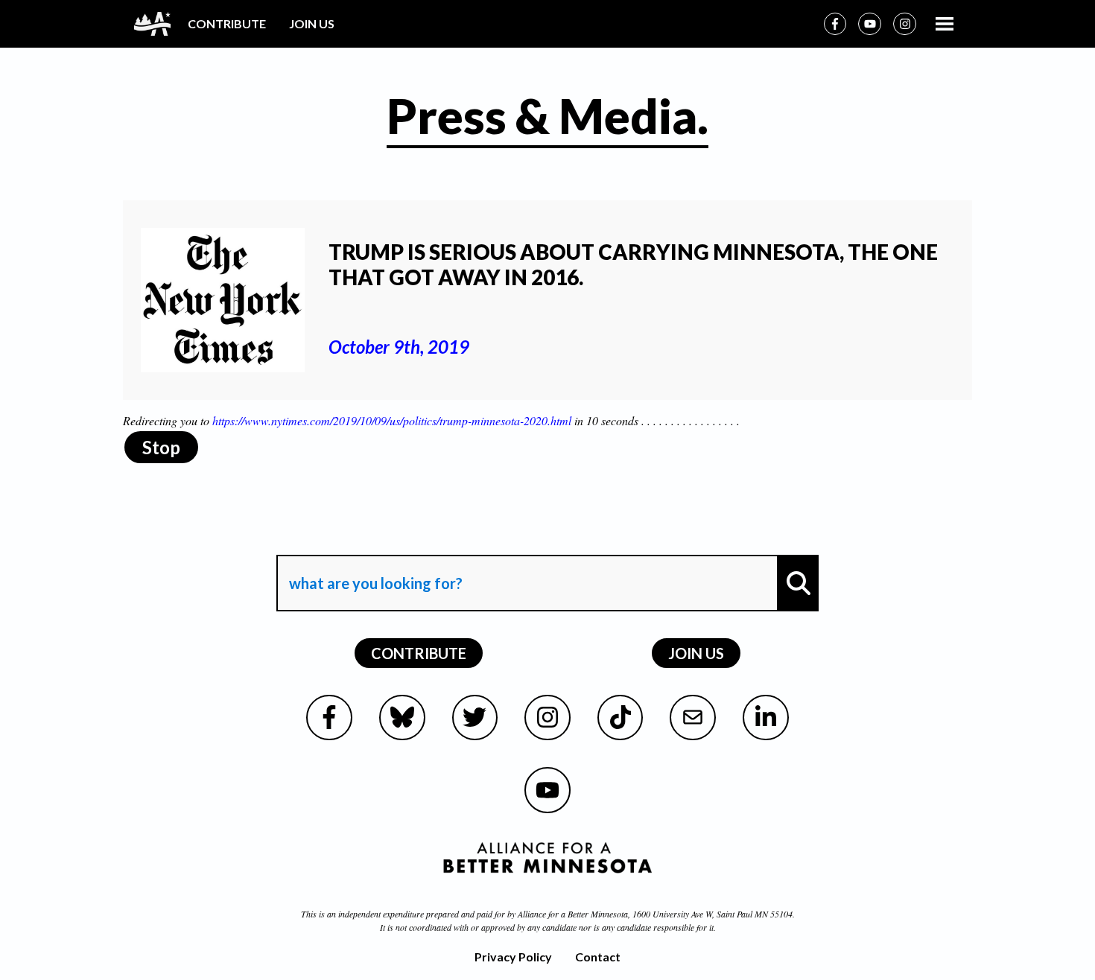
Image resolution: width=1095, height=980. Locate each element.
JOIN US (311, 23)
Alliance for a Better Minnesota (573, 914)
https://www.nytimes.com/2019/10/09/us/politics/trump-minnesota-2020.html (391, 420)
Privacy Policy (513, 956)
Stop (161, 447)
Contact (597, 956)
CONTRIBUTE (227, 23)
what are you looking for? (374, 541)
